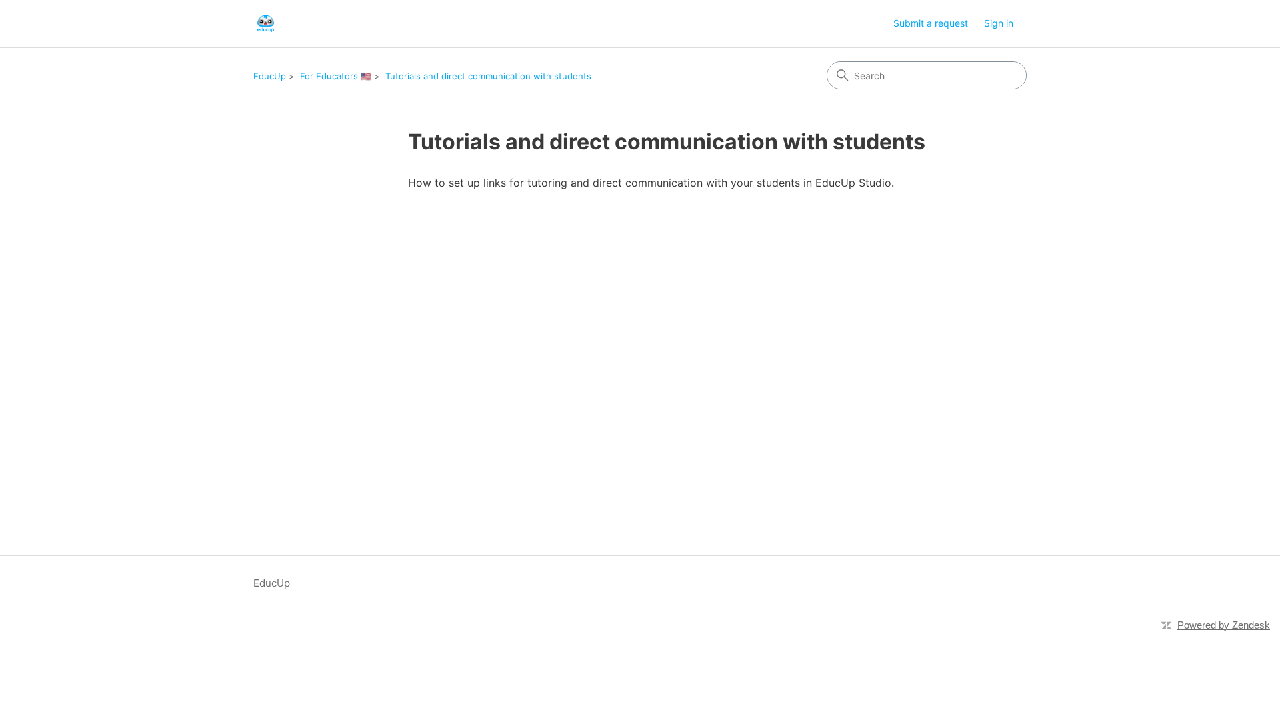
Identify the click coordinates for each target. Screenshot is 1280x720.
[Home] (265, 23)
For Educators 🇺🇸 (335, 76)
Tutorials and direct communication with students (488, 76)
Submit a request (930, 23)
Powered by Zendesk (1223, 625)
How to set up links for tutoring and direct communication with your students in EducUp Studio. (651, 182)
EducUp (269, 76)
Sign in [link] (998, 23)
